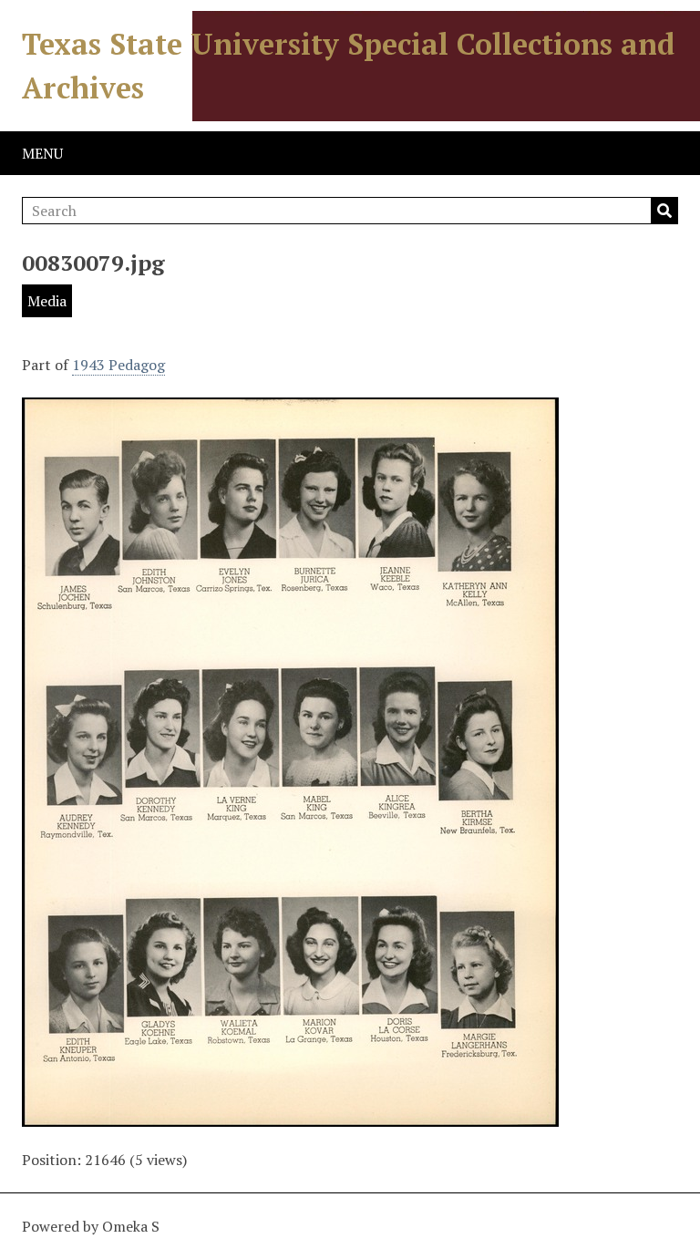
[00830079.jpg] (290, 1116)
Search (664, 210)
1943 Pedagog (118, 365)
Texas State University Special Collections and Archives (348, 66)
